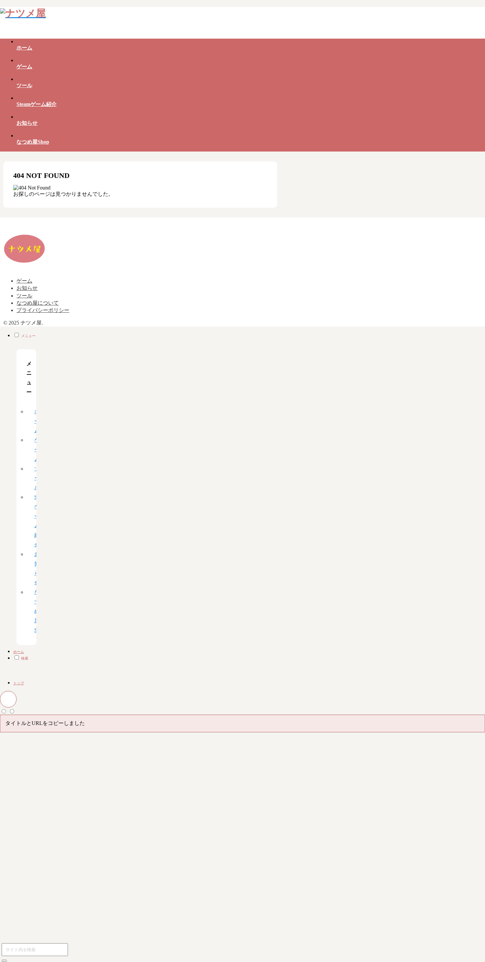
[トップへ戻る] (8, 699)
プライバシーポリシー (42, 310)
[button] (4, 961)
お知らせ (27, 288)
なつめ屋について (37, 303)
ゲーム (24, 281)
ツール (24, 295)
